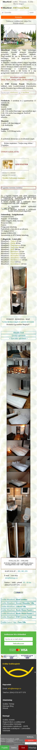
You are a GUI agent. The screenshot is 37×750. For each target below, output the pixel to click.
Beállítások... (30, 737)
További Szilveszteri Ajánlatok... (14, 178)
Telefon (14, 748)
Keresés (18, 17)
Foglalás (5, 748)
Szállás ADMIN (9, 720)
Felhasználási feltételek (12, 724)
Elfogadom (31, 743)
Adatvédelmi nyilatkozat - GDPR (15, 726)
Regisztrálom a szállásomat (14, 722)
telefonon (14, 92)
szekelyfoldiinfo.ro (18, 672)
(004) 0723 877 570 (12, 585)
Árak (23, 748)
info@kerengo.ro (14, 688)
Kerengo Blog (8, 706)
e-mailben (25, 92)
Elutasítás (31, 740)
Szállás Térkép (8, 704)
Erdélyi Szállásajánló (11, 664)
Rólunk (5, 708)
